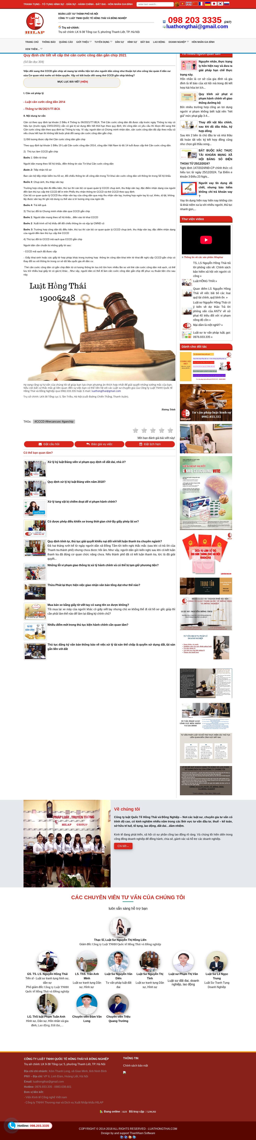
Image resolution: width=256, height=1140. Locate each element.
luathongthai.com (162, 1128)
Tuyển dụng (102, 42)
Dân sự (119, 42)
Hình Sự (132, 42)
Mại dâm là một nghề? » (208, 324)
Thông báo (49, 42)
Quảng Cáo (66, 42)
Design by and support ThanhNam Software (128, 1133)
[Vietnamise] (182, 4)
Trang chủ (31, 42)
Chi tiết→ (123, 846)
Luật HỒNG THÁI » (205, 281)
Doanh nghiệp (177, 42)
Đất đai (145, 42)
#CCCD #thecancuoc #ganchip (54, 421)
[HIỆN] (84, 81)
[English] (189, 4)
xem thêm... (32, 49)
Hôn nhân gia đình (203, 42)
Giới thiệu (82, 42)
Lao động (159, 42)
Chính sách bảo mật (135, 1065)
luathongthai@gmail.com (197, 26)
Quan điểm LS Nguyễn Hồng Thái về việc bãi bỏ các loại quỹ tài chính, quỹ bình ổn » (212, 293)
